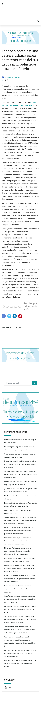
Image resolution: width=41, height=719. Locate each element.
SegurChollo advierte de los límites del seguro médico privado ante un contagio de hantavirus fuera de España (20, 474)
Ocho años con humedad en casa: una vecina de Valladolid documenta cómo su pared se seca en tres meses (20, 653)
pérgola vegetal (26, 105)
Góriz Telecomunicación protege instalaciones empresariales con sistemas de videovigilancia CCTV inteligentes (20, 599)
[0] (2, 80)
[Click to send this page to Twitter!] (9, 316)
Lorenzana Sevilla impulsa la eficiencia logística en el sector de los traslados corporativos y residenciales (17, 541)
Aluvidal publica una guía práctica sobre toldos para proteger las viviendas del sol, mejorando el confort (20, 609)
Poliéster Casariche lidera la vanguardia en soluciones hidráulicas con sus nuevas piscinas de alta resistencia (18, 531)
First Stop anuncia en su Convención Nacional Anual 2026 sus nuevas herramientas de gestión (20, 663)
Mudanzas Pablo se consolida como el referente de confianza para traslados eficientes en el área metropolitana (17, 551)
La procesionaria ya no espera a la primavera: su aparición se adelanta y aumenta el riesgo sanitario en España (20, 568)
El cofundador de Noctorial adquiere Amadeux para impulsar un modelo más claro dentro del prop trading (20, 464)
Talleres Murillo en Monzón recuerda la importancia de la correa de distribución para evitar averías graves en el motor (19, 630)
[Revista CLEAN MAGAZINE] (20, 13)
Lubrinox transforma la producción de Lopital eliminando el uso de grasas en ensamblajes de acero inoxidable (19, 579)
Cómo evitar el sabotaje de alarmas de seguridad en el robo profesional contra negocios (18, 589)
